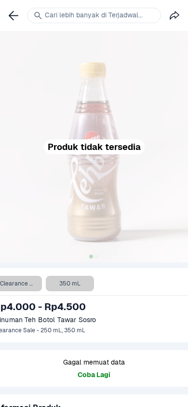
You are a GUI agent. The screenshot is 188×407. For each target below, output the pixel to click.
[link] (13, 15)
